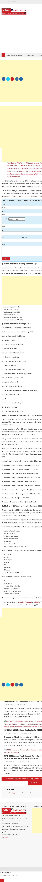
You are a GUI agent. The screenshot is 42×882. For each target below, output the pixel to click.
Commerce (30, 55)
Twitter (38, 602)
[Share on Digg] (21, 79)
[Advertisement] (21, 81)
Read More (5, 837)
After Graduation (22, 705)
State (3, 223)
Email (3, 211)
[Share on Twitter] (8, 79)
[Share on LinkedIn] (17, 79)
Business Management (14, 55)
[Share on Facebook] (3, 79)
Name (3, 204)
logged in (15, 793)
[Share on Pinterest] (12, 79)
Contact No (5, 219)
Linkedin (21, 602)
